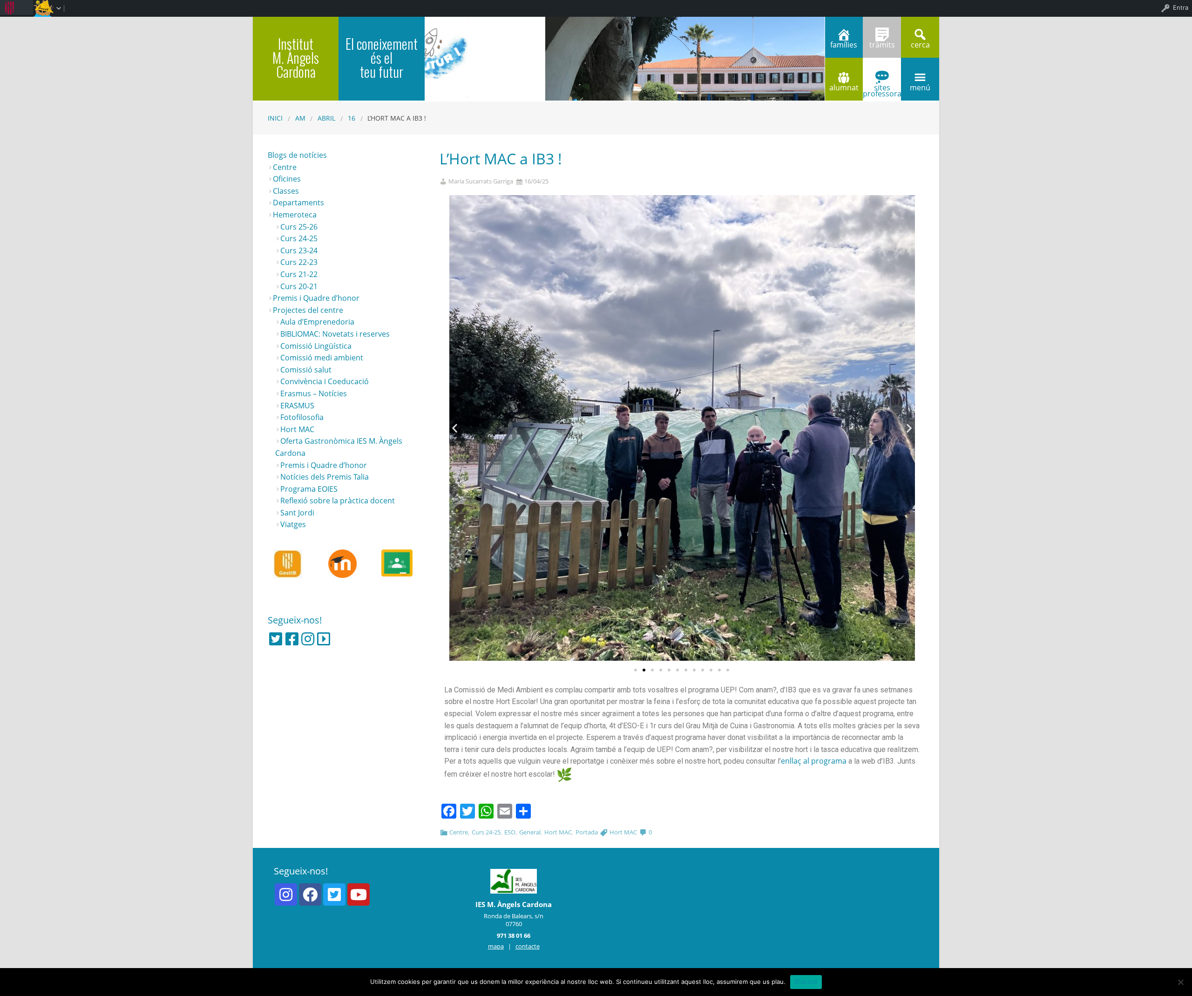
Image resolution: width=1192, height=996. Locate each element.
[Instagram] (307, 638)
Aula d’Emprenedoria (317, 322)
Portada (587, 832)
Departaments (298, 202)
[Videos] (323, 638)
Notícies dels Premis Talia (324, 477)
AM (300, 118)
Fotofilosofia (302, 417)
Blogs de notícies (297, 155)
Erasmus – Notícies (313, 393)
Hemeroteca (295, 215)
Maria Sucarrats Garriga (480, 181)
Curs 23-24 (299, 250)
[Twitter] (275, 638)
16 (351, 118)
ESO (509, 832)
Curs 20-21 (299, 286)
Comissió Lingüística (316, 346)
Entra (1180, 7)
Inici (275, 118)
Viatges (293, 524)
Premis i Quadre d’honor (316, 298)
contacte (527, 946)
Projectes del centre (308, 310)
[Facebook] (291, 638)
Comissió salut (306, 370)
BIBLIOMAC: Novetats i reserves (335, 334)
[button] (635, 670)
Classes (286, 191)
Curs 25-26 (299, 227)
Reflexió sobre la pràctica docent (337, 500)
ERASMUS (297, 405)
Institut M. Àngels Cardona (295, 57)
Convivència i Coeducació (324, 381)
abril (326, 118)
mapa (496, 946)
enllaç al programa (814, 761)
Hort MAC (558, 832)
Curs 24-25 (486, 832)
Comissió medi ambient (321, 357)
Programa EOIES (309, 489)
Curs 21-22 (299, 274)
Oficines (287, 179)
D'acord (806, 981)
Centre (458, 832)
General (530, 832)
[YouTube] (358, 894)
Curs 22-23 (299, 262)
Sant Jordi (297, 513)
